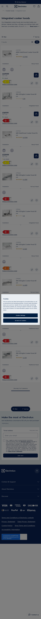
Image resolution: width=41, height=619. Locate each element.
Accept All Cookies (20, 320)
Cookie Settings (20, 315)
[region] (20, 309)
